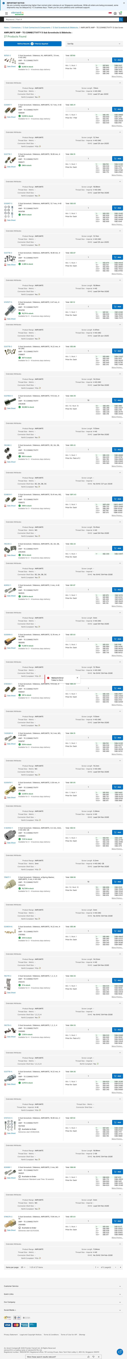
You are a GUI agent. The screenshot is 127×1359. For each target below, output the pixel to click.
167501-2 (7, 55)
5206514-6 (8, 927)
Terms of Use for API (69, 1335)
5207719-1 (8, 154)
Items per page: (12, 1267)
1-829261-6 (8, 733)
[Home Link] (22, 13)
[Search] (121, 19)
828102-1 (7, 585)
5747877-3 (8, 302)
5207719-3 (8, 253)
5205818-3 (8, 635)
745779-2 (7, 976)
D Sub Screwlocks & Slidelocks (65, 27)
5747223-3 (8, 1118)
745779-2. (8, 1025)
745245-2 (7, 544)
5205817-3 (8, 203)
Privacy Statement (11, 1335)
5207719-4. (8, 1072)
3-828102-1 (8, 828)
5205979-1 (8, 783)
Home (6, 27)
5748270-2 (8, 1217)
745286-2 (7, 445)
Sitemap (82, 1335)
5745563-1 (8, 684)
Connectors (16, 27)
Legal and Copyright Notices (31, 1335)
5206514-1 (8, 494)
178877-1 (7, 877)
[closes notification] (124, 3)
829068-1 (7, 1167)
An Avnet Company (11, 1348)
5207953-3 (8, 396)
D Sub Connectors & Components (36, 27)
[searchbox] (61, 19)
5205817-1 (8, 105)
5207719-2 (8, 346)
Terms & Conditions (51, 1335)
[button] (6, 13)
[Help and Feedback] (120, 1352)
